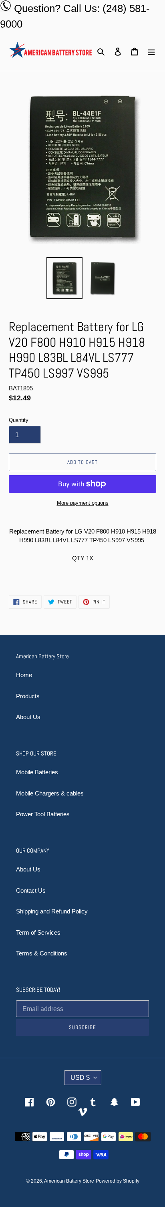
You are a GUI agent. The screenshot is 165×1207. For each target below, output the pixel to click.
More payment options (83, 503)
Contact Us (31, 890)
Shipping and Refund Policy (52, 911)
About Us (28, 716)
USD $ (80, 1077)
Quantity (18, 420)
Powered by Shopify (117, 1181)
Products (28, 696)
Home (24, 674)
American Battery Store (69, 1181)
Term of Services (38, 932)
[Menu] (151, 51)
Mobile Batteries (37, 772)
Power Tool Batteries (43, 814)
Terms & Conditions (41, 953)
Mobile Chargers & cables (50, 793)
